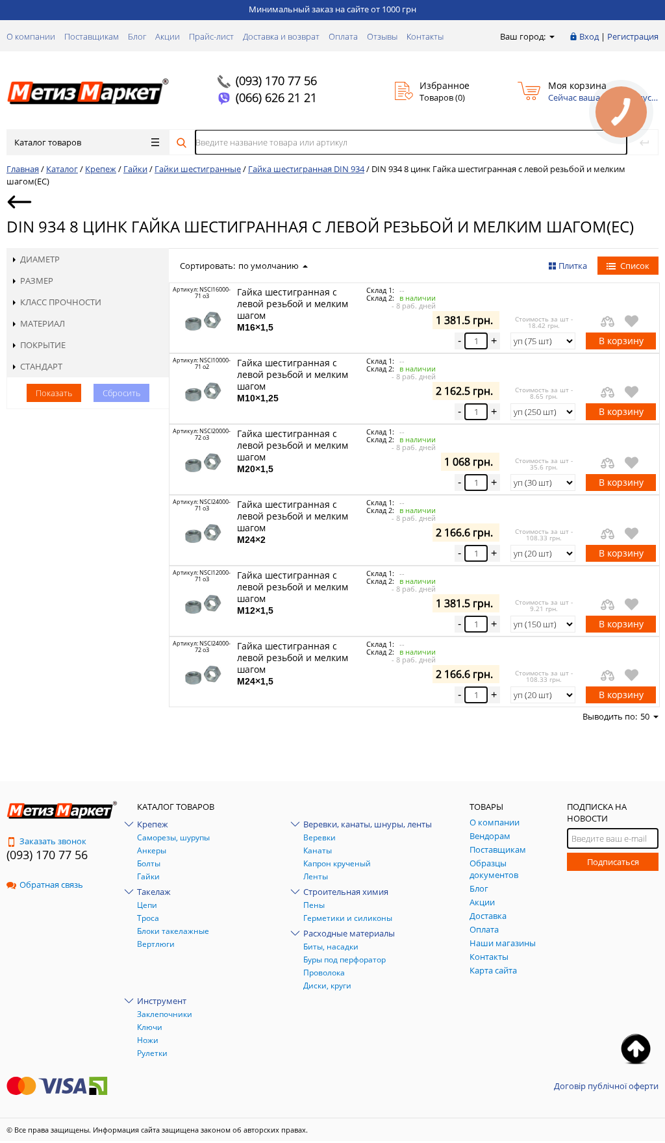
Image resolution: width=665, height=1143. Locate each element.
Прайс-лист (211, 36)
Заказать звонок (52, 841)
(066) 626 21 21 (276, 97)
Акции (167, 36)
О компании (30, 36)
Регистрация (633, 36)
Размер (36, 280)
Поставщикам (91, 36)
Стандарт (41, 366)
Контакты (425, 36)
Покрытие (43, 345)
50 (644, 716)
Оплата (343, 36)
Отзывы (382, 36)
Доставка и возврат (281, 36)
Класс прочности (60, 302)
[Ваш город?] (551, 36)
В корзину (621, 340)
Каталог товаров (47, 142)
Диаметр (40, 259)
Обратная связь (51, 884)
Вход (589, 36)
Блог (137, 36)
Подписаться (613, 862)
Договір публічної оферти (606, 1086)
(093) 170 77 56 (276, 80)
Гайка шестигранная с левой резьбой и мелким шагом (292, 309)
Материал (42, 323)
